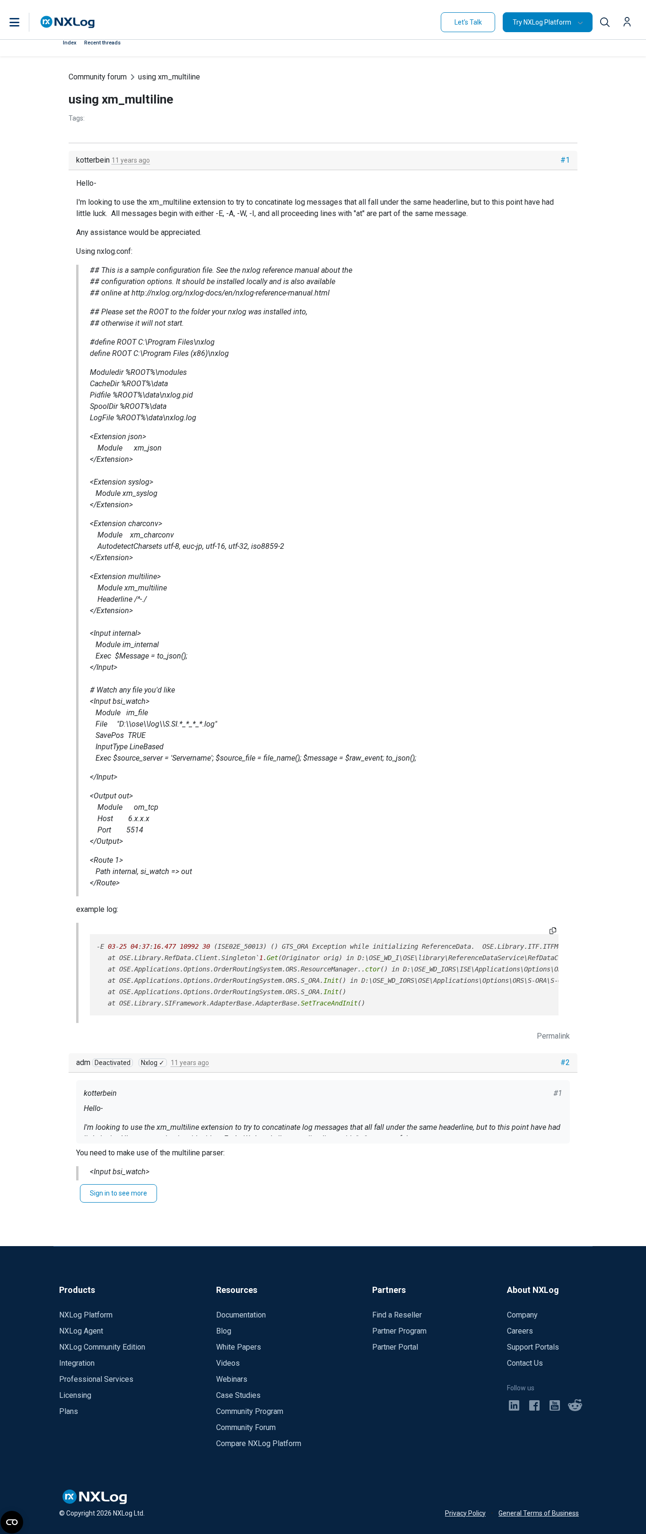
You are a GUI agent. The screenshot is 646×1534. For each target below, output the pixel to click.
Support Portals (533, 1347)
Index (70, 43)
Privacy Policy (465, 1513)
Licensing (75, 1395)
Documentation (241, 1314)
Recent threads (102, 43)
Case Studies (238, 1395)
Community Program (249, 1411)
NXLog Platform (86, 1314)
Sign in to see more (118, 1193)
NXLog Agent (81, 1330)
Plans (68, 1411)
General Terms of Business (538, 1513)
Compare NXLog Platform (258, 1443)
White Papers (238, 1347)
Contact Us (525, 1363)
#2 (565, 1062)
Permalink (553, 1035)
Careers (520, 1330)
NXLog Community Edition (102, 1347)
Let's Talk (468, 22)
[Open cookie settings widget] (11, 1522)
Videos (228, 1363)
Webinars (231, 1379)
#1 (565, 160)
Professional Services (96, 1379)
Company (522, 1314)
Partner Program (399, 1330)
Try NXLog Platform (542, 22)
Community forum (98, 76)
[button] (24, 22)
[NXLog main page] (67, 22)
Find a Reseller (397, 1314)
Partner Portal (395, 1347)
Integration (77, 1363)
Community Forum (246, 1427)
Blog (223, 1330)
